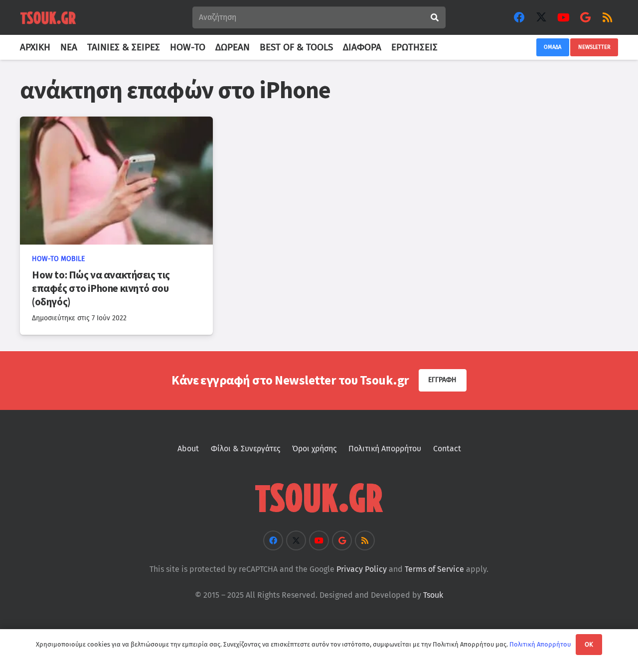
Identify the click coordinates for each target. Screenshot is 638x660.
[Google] (585, 17)
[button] (443, 47)
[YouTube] (563, 17)
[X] (541, 17)
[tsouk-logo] (48, 17)
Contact (447, 448)
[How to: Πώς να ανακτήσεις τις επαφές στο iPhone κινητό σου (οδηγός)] (116, 181)
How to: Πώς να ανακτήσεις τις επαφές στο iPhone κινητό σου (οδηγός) (101, 288)
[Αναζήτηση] (434, 17)
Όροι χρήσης (314, 448)
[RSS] (607, 17)
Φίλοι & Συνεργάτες (245, 448)
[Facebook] (519, 17)
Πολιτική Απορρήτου (384, 448)
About (188, 448)
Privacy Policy (361, 569)
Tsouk (433, 595)
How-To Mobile (58, 259)
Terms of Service (434, 569)
